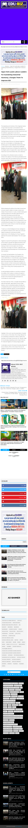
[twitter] (6, 674)
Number (9, 646)
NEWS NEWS (22, 644)
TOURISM (21, 663)
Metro (16, 639)
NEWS (3, 644)
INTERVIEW (5, 633)
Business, (18, 84)
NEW (3, 642)
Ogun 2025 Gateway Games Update (11, 652)
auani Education (6, 622)
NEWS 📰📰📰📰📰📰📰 (12, 644)
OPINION (10, 655)
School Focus (21, 657)
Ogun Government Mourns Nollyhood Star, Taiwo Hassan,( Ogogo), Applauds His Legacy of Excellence (16, 579)
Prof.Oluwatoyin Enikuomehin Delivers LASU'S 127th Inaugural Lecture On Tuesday (16, 565)
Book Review (16, 622)
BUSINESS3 (4, 629)
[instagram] (21, 674)
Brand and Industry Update (9, 624)
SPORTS (10, 663)
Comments (23, 546)
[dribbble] (15, 674)
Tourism (15, 663)
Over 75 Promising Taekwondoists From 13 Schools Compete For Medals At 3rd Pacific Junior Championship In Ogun (17, 789)
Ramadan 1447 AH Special (9, 657)
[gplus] (8, 674)
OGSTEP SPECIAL (17, 646)
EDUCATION (12, 631)
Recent (5, 546)
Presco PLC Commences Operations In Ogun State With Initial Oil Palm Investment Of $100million (12, 443)
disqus (13, 449)
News (23, 642)
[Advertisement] (14, 25)
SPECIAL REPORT (16, 661)
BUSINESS (18, 689)
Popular (14, 546)
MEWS (21, 639)
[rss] (17, 674)
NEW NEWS (8, 642)
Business (7, 66)
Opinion (4, 655)
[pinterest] (10, 674)
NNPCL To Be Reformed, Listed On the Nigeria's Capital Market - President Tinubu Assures (13, 411)
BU (19, 624)
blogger (5, 449)
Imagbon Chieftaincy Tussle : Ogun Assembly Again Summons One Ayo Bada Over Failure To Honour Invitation (16, 551)
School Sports (6, 659)
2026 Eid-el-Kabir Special (9, 620)
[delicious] (23, 674)
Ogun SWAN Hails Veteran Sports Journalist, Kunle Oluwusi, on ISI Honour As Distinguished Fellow (16, 572)
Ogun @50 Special (7, 648)
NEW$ (14, 642)
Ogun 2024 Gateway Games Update (11, 650)
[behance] (19, 674)
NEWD (18, 642)
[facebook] (4, 674)
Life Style (17, 633)
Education (5, 631)
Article (19, 620)
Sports (4, 663)
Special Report (6, 661)
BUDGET (6, 689)
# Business (6, 354)
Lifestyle (4, 635)
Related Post (4, 397)
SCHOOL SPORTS (16, 659)
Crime (20, 629)
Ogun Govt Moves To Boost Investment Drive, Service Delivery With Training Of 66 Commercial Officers (13, 427)
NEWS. (3, 646)
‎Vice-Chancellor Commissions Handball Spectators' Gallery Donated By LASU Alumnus (17, 805)
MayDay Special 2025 (7, 639)
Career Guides (13, 629)
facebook (22, 449)
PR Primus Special (19, 655)
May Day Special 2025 (7, 637)
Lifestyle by (12, 635)
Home (2, 66)
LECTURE (11, 633)
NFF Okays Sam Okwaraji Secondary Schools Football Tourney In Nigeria (17, 811)
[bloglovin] (13, 674)
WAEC (3, 665)
